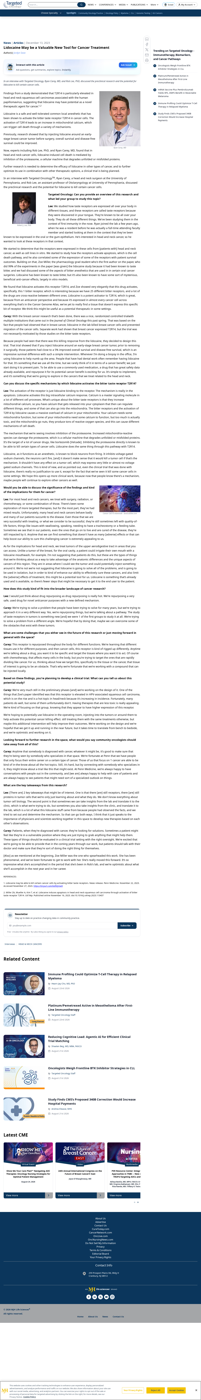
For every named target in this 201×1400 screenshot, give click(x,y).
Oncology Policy (112, 13)
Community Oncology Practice (90, 13)
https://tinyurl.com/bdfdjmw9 (48, 886)
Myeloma (124, 13)
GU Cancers (157, 13)
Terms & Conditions (101, 1250)
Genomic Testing (143, 13)
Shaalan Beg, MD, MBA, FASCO (67, 1046)
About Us (100, 1218)
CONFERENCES (106, 4)
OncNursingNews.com (100, 1239)
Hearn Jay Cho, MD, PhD (63, 983)
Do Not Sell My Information (100, 1243)
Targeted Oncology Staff (63, 1015)
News (105, 1316)
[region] (100, 1390)
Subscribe (125, 925)
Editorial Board (100, 1253)
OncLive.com (100, 1236)
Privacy (100, 1246)
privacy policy (62, 932)
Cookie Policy (29, 1397)
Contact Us (100, 1225)
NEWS (91, 4)
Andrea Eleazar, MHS (62, 1108)
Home (80, 1316)
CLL (132, 13)
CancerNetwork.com (100, 1232)
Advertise (100, 1222)
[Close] (196, 1390)
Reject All (155, 1390)
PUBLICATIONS (138, 4)
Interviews (10, 944)
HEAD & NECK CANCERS (30, 944)
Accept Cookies (176, 1390)
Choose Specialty (49, 12)
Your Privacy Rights (100, 1257)
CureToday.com (100, 1229)
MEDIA (122, 4)
